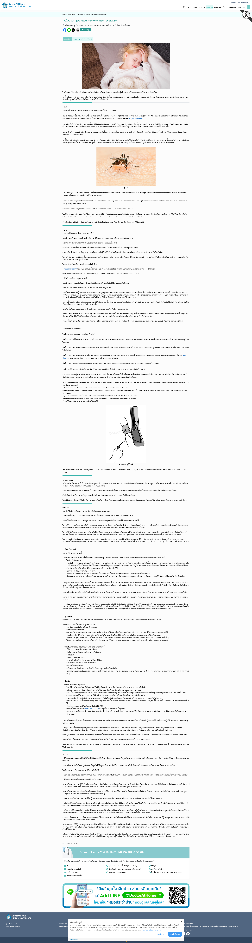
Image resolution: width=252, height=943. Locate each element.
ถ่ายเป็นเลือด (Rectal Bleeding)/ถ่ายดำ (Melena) (125, 869)
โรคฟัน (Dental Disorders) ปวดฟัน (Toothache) (167, 872)
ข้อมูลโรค (209, 7)
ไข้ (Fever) (69, 866)
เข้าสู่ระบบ (234, 3)
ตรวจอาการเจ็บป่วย (198, 7)
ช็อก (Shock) (155, 866)
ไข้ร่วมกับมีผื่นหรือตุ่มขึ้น (74, 876)
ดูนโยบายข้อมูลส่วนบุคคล (152, 930)
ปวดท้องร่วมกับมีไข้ (157, 869)
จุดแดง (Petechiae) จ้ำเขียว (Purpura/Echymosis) (125, 866)
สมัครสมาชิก (244, 3)
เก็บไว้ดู (86, 30)
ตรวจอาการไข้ (169, 765)
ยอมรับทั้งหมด (175, 934)
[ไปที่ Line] (126, 895)
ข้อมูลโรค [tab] (67, 39)
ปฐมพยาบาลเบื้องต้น (221, 7)
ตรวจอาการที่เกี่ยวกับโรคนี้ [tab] (83, 39)
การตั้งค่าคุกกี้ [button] (161, 934)
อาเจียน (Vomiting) (72, 872)
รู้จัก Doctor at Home (237, 7)
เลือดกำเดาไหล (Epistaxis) (117, 872)
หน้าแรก (188, 7)
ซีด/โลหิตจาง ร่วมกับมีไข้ (74, 869)
